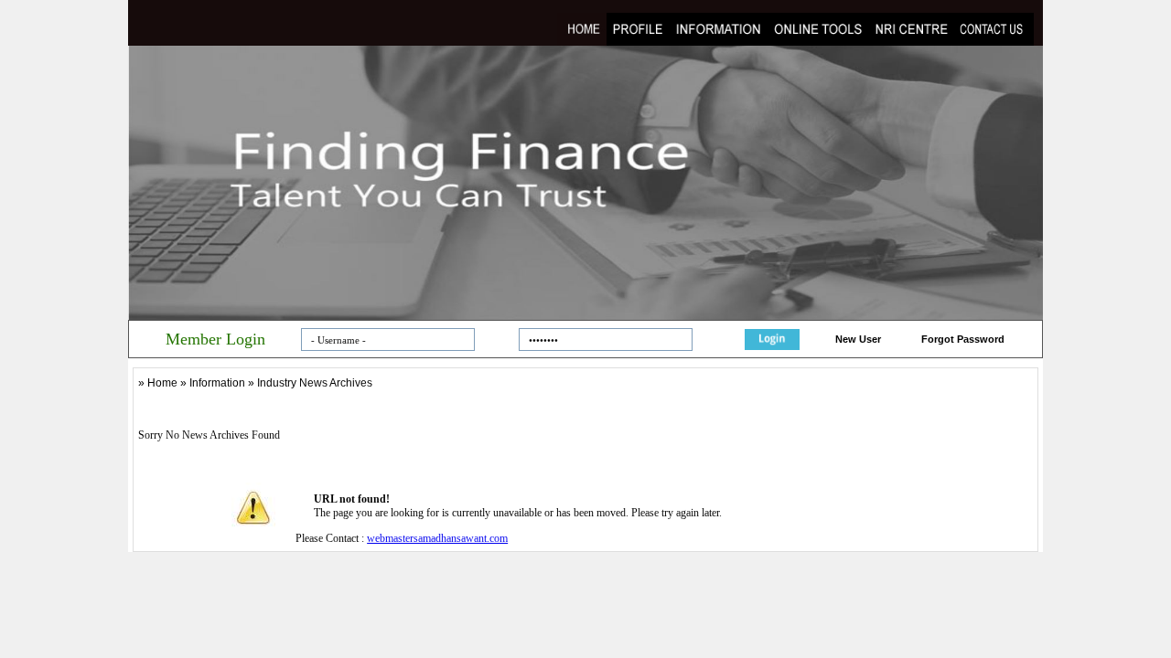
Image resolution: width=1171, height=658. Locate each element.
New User (858, 339)
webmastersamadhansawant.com (437, 538)
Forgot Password (962, 339)
